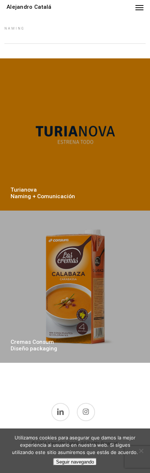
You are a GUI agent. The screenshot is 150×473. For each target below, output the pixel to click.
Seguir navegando (75, 462)
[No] (141, 450)
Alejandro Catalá (29, 7)
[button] (139, 7)
